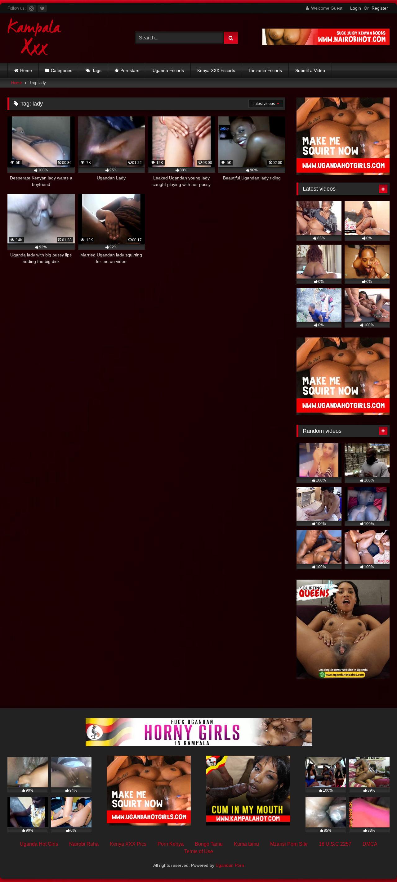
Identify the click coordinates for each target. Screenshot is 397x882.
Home (26, 70)
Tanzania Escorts (265, 70)
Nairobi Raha (84, 844)
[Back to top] (378, 863)
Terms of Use (198, 851)
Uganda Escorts (168, 70)
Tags (96, 70)
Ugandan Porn (230, 865)
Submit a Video (310, 70)
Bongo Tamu (209, 844)
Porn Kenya (171, 844)
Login (355, 8)
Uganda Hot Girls (39, 844)
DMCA (370, 844)
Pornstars (129, 70)
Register (380, 8)
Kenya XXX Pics (128, 844)
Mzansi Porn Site (289, 844)
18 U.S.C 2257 (335, 844)
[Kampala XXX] (34, 38)
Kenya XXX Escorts (216, 70)
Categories (61, 70)
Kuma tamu (246, 844)
